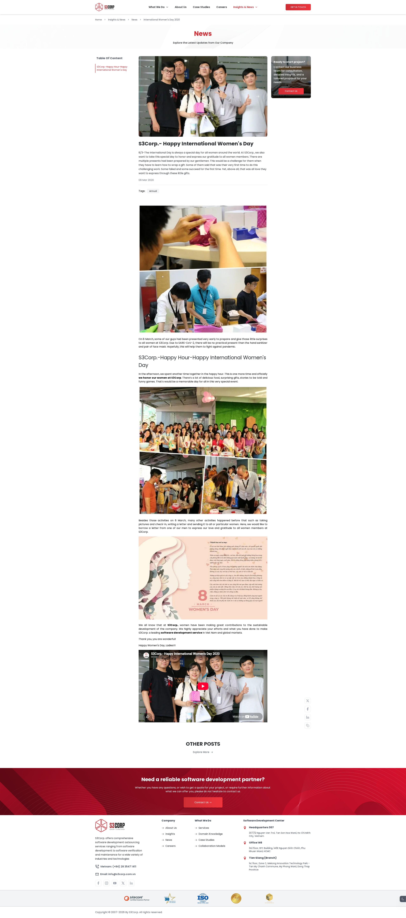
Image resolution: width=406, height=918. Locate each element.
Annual (153, 191)
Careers (221, 7)
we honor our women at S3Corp (160, 378)
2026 (122, 912)
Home (98, 19)
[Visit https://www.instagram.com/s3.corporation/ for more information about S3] (106, 883)
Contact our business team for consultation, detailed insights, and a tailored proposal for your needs (290, 74)
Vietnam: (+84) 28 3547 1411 (118, 866)
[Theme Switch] (403, 899)
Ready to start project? (289, 62)
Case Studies (201, 7)
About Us (181, 7)
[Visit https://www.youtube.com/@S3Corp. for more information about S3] (115, 883)
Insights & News (243, 7)
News (134, 19)
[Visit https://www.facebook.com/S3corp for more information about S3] (98, 883)
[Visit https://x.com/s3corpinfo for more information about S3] (123, 883)
